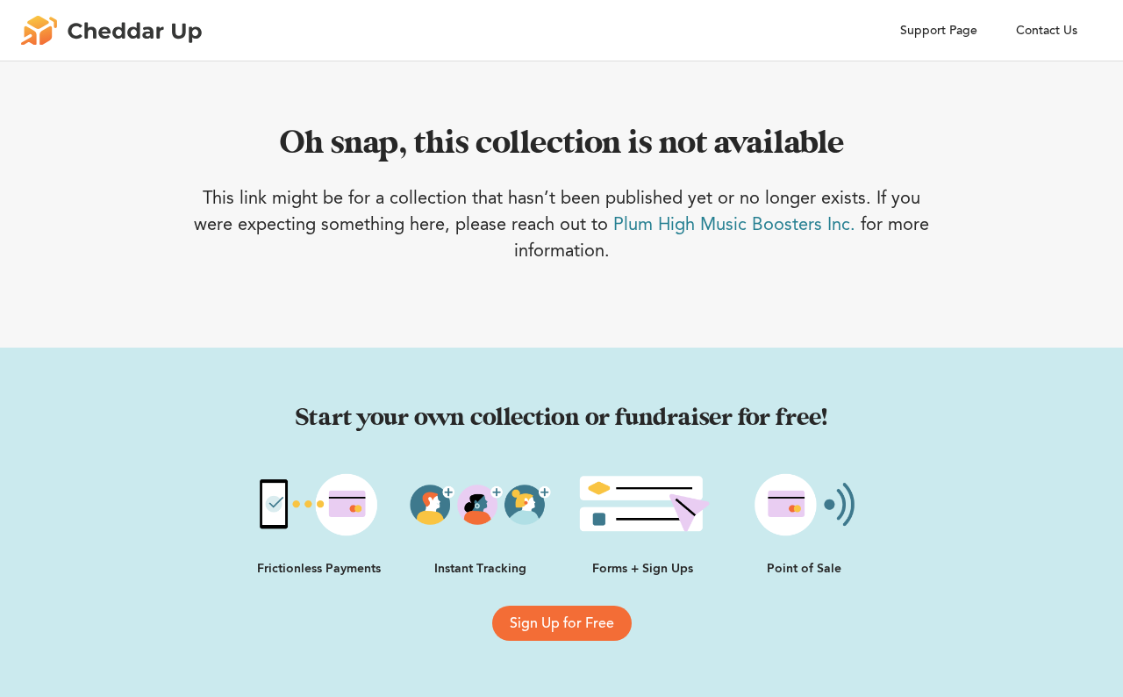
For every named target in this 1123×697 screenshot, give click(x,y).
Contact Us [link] (1046, 30)
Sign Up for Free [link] (562, 623)
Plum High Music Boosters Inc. (734, 223)
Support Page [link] (938, 30)
